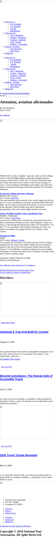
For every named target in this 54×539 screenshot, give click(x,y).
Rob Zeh (14, 198)
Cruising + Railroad (18, 40)
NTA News (14, 51)
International (15, 31)
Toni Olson (15, 218)
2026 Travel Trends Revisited (18, 455)
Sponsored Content (8, 323)
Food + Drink (15, 42)
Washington (31, 265)
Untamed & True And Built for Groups (24, 331)
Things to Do (10, 33)
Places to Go (10, 22)
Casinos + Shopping (18, 38)
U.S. (26, 265)
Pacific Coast (20, 265)
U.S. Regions (15, 26)
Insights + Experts (12, 47)
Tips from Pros (16, 49)
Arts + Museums (16, 35)
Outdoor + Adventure (18, 44)
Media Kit (9, 53)
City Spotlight (15, 24)
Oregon (12, 265)
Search (2, 96)
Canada (13, 29)
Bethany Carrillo (17, 240)
